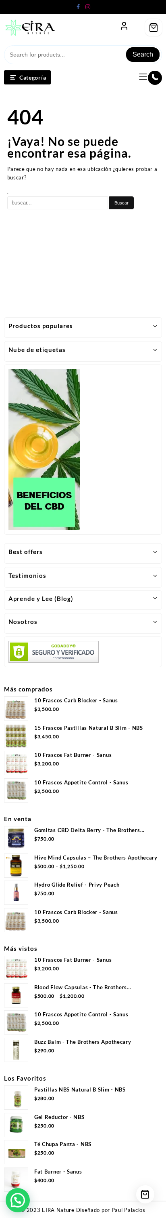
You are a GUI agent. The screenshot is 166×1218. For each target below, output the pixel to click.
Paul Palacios (128, 1210)
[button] (18, 1200)
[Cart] (153, 27)
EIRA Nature (58, 1210)
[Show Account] (124, 27)
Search (143, 54)
